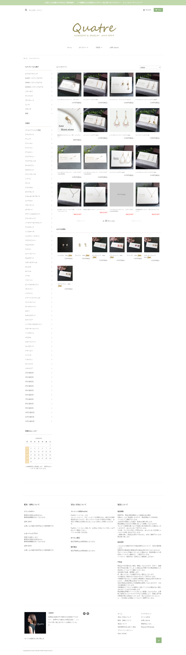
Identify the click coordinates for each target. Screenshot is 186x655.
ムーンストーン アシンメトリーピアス (120, 99)
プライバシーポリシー (125, 630)
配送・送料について (124, 620)
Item (159, 10)
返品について (122, 624)
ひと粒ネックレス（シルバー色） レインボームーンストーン (69, 210)
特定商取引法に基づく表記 (127, 627)
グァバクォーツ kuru (115, 255)
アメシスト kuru (132, 255)
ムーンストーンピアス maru (91, 135)
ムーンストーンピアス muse (117, 172)
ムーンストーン (34, 58)
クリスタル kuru (62, 255)
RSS (119, 633)
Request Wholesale (147, 627)
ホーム (69, 47)
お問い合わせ (114, 47)
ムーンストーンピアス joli (142, 135)
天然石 (98, 47)
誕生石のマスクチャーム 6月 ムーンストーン (69, 135)
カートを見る (145, 617)
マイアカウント (146, 614)
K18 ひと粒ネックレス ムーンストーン (94, 209)
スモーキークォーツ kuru (150, 256)
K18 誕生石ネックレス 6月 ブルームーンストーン (147, 210)
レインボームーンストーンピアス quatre (146, 99)
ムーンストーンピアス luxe (91, 99)
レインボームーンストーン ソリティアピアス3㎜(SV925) (69, 173)
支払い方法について (124, 617)
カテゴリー (82, 47)
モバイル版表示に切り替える (34, 638)
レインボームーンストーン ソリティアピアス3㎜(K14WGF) (121, 210)
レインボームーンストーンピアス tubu (146, 172)
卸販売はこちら (146, 624)
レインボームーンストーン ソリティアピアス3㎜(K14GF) (95, 173)
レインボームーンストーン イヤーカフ (68, 99)
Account (148, 10)
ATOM (124, 633)
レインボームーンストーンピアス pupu (120, 135)
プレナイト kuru (80, 255)
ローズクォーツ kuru (98, 255)
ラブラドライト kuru (63, 284)
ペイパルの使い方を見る (79, 532)
